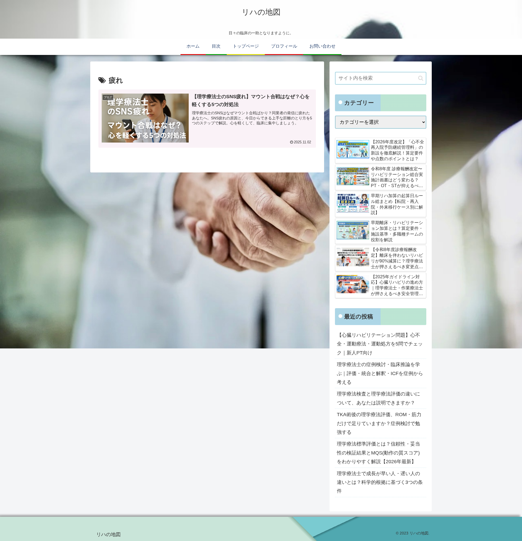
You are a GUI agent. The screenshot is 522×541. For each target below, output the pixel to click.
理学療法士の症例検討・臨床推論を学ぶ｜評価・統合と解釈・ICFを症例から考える (380, 373)
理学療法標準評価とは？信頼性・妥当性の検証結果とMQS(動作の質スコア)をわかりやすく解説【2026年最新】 (378, 452)
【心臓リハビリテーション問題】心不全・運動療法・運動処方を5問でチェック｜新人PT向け (380, 343)
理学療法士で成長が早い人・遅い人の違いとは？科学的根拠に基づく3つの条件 (380, 482)
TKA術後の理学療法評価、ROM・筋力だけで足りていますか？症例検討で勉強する (379, 423)
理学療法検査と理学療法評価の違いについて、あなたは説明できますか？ (378, 398)
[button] (420, 78)
